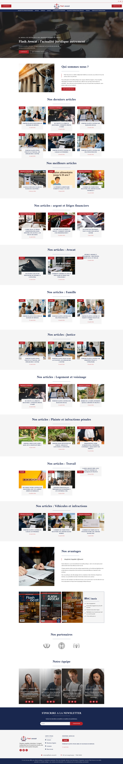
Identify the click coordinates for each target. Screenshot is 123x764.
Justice (49, 10)
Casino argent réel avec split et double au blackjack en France (90, 470)
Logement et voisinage (59, 10)
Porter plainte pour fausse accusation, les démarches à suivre (61, 360)
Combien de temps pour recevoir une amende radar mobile (61, 532)
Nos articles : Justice (61, 335)
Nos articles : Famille (61, 292)
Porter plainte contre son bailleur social (90, 124)
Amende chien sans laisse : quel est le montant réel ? (32, 444)
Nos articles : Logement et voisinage (61, 377)
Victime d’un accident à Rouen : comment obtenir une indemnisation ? (61, 231)
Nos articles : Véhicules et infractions (61, 506)
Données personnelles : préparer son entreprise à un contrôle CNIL (61, 489)
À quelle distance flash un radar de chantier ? (32, 188)
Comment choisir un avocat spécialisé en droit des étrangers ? (61, 275)
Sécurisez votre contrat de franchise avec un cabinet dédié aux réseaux (32, 489)
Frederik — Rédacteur (72, 690)
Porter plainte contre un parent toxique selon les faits (91, 318)
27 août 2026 (65, 747)
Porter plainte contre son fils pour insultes (90, 151)
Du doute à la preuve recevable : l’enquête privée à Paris (61, 125)
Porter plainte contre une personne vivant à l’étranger (90, 360)
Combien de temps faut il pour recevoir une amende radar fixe (91, 532)
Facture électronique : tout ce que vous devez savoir (91, 231)
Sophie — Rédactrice (93, 689)
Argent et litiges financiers (25, 10)
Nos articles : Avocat (61, 250)
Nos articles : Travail (61, 464)
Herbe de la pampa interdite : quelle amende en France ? (90, 402)
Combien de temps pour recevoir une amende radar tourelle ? (90, 189)
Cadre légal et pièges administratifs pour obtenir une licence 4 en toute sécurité (32, 232)
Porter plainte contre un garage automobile (61, 151)
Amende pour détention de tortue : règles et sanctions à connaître (61, 445)
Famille (43, 10)
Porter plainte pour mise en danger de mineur (32, 124)
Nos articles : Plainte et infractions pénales (61, 419)
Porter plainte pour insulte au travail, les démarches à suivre (32, 152)
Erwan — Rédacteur (51, 689)
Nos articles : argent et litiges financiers (61, 206)
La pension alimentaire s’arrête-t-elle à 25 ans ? (61, 188)
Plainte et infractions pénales (75, 10)
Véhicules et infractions (98, 10)
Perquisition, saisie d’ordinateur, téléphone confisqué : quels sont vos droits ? (91, 446)
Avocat (37, 10)
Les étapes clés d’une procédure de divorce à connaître (32, 275)
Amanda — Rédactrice (29, 689)
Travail (88, 10)
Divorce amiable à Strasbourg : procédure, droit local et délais (90, 256)
